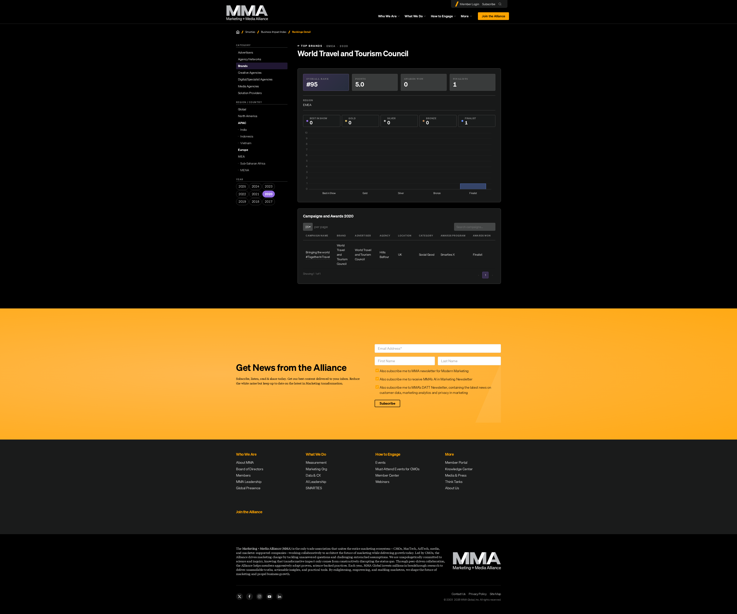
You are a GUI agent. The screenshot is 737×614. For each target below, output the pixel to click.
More (468, 17)
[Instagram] (259, 596)
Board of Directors (249, 469)
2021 (255, 194)
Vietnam (245, 142)
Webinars (382, 481)
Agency (385, 235)
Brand (341, 235)
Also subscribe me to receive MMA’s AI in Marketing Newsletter (426, 379)
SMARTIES (314, 488)
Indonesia (246, 136)
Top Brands (309, 46)
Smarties (250, 32)
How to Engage (442, 16)
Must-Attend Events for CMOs (397, 469)
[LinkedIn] (279, 596)
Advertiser (363, 235)
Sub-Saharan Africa (252, 163)
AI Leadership (316, 481)
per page (321, 227)
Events (380, 462)
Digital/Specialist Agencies (255, 79)
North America (247, 115)
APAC (242, 122)
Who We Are (387, 16)
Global (242, 109)
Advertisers (245, 52)
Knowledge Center (459, 469)
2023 (268, 186)
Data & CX (313, 475)
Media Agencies (248, 86)
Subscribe (488, 4)
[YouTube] (269, 596)
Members (243, 475)
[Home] (238, 32)
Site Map (495, 593)
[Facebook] (249, 596)
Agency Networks (249, 59)
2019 (242, 201)
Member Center (387, 475)
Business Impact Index (273, 32)
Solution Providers (250, 92)
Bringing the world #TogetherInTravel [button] (318, 254)
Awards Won (482, 235)
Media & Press (456, 475)
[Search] (500, 4)
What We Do (414, 16)
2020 (268, 194)
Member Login (469, 4)
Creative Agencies (250, 72)
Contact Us (459, 593)
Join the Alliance (493, 16)
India (243, 129)
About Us (452, 488)
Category (426, 235)
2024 (255, 186)
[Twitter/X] (239, 596)
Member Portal (456, 462)
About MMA (245, 462)
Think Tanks (453, 481)
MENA (244, 170)
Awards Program (453, 235)
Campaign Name (317, 235)
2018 (255, 201)
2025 (242, 186)
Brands (243, 65)
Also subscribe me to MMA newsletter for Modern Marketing (424, 371)
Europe (243, 149)
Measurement (316, 462)
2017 (268, 201)
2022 (242, 194)
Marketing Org (316, 469)
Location (405, 235)
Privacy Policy (478, 593)
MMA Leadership (249, 481)
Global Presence (248, 488)
